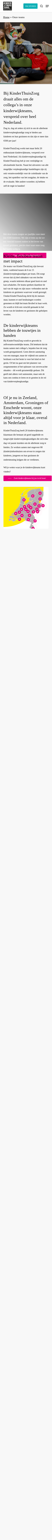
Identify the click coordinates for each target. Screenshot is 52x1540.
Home (6, 17)
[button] (47, 6)
